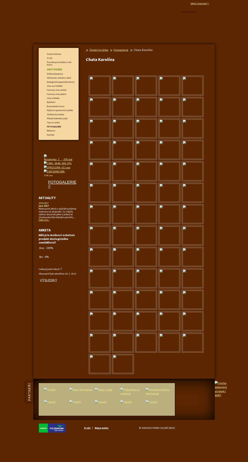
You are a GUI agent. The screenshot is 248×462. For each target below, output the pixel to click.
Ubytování (54, 69)
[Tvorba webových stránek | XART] (221, 395)
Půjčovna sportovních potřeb (60, 110)
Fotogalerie (121, 50)
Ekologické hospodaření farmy (61, 82)
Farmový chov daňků (57, 90)
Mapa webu (101, 428)
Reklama (51, 130)
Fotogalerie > (62, 184)
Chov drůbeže (53, 98)
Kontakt (50, 134)
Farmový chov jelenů (56, 94)
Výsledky (48, 280)
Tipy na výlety (53, 122)
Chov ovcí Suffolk (54, 86)
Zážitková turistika (55, 114)
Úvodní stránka (99, 50)
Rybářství (51, 102)
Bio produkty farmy (55, 106)
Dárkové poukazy (55, 73)
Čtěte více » (44, 220)
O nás (49, 58)
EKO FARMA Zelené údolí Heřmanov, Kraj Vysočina (93, 23)
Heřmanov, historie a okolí (59, 77)
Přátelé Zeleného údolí (57, 118)
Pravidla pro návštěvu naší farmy (59, 63)
